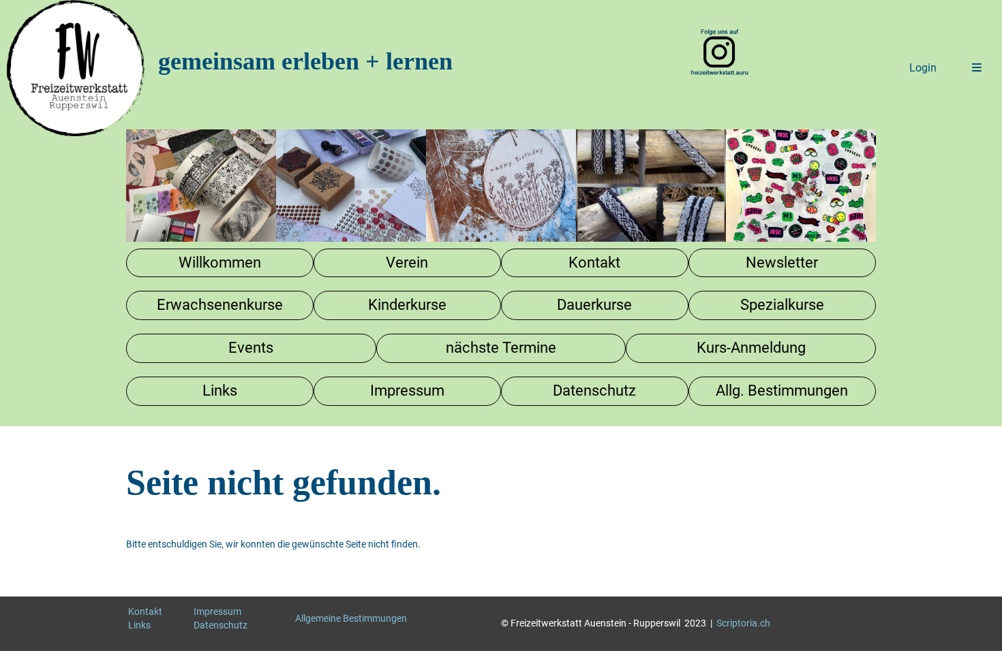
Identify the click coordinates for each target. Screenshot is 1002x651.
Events (250, 347)
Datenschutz (594, 390)
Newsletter (782, 262)
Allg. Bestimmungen (782, 390)
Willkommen (220, 262)
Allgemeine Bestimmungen (351, 618)
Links (219, 390)
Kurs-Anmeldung (751, 347)
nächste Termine (501, 347)
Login (923, 67)
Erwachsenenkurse (220, 304)
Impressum (407, 390)
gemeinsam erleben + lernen (305, 61)
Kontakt (594, 262)
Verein (407, 262)
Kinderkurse (407, 304)
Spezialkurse (782, 304)
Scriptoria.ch (743, 623)
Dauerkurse (594, 304)
